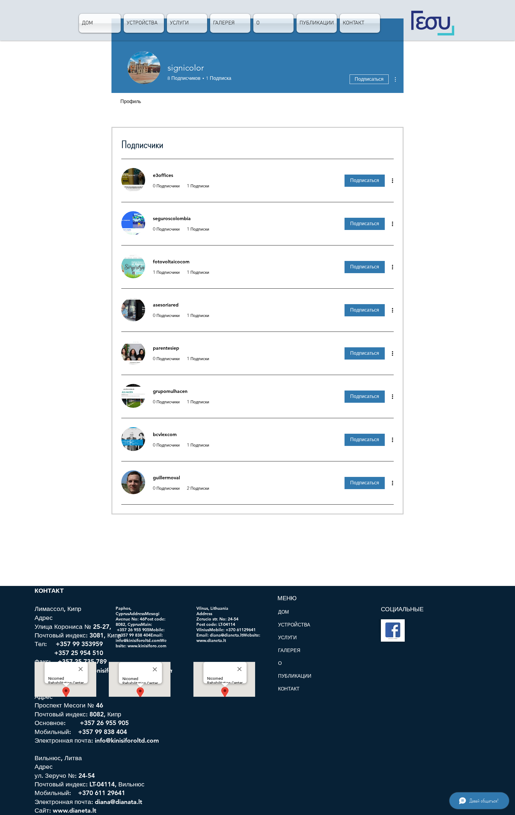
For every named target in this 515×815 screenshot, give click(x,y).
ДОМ (283, 612)
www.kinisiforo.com (147, 645)
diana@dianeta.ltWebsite (234, 635)
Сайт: (44, 810)
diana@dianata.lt (118, 801)
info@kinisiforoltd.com (127, 740)
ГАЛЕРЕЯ (289, 650)
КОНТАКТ (289, 689)
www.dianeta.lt (74, 810)
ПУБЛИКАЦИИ (294, 676)
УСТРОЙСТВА (294, 625)
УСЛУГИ (287, 637)
